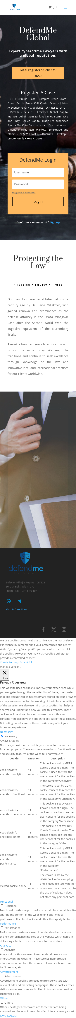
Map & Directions (16, 609)
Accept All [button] (26, 662)
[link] (55, 222)
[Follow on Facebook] (43, 629)
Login (38, 201)
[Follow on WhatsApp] (8, 601)
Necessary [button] (6, 732)
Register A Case (38, 92)
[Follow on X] (53, 629)
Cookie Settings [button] (9, 662)
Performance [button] (8, 923)
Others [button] (4, 998)
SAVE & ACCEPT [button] (9, 1015)
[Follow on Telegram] (19, 601)
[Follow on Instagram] (64, 629)
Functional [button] (6, 901)
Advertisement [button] (9, 971)
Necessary (10, 736)
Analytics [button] (5, 945)
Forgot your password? (23, 192)
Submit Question (39, 513)
